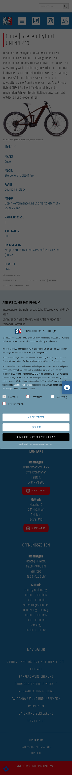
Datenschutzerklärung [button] (37, 444)
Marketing (62, 397)
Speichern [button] (36, 427)
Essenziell (13, 397)
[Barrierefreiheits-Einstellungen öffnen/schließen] (67, 387)
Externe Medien (16, 404)
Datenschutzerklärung (23, 385)
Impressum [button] (49, 444)
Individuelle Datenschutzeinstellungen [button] (36, 437)
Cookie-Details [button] (23, 444)
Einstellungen (8, 389)
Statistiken (37, 397)
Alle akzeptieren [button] (36, 417)
